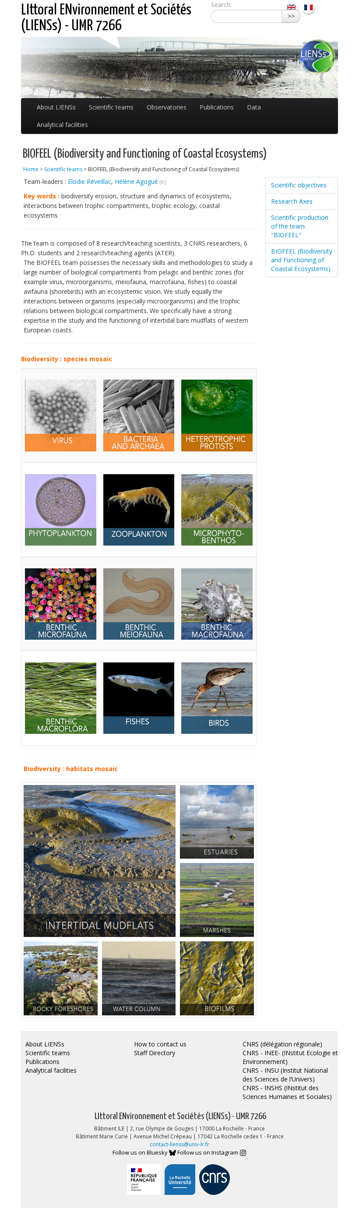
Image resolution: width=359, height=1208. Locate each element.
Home (31, 169)
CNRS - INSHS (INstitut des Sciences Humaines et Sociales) (287, 1092)
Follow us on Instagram (208, 1152)
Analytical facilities (62, 124)
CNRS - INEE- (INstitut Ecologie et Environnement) (290, 1057)
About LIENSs (56, 107)
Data (254, 107)
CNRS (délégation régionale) (282, 1044)
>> (291, 16)
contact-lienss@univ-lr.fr (179, 1144)
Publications (217, 107)
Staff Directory (154, 1053)
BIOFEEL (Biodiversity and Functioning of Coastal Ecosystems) (301, 260)
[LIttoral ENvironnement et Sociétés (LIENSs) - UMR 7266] (292, 7)
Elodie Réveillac (89, 181)
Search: (221, 4)
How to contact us (160, 1044)
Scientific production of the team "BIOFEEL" (299, 226)
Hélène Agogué (136, 181)
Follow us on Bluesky (141, 1152)
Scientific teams (111, 107)
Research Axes (292, 201)
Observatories (167, 107)
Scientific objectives (299, 185)
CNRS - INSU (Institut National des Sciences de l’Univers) (285, 1074)
